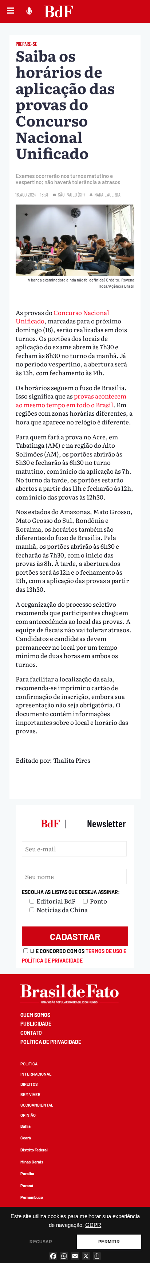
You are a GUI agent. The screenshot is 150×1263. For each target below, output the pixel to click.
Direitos (29, 1084)
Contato (31, 1033)
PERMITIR (108, 1241)
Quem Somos (35, 1015)
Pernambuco (31, 1197)
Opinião (28, 1115)
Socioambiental (36, 1105)
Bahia (25, 1126)
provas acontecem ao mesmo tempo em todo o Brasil (71, 400)
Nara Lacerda (107, 194)
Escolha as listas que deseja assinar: (71, 892)
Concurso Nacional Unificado (62, 317)
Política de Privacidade (50, 1042)
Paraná (26, 1185)
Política (29, 1063)
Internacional (35, 1074)
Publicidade (35, 1024)
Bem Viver (30, 1094)
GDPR (93, 1225)
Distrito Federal (34, 1149)
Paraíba (27, 1173)
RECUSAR (40, 1241)
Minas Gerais (31, 1161)
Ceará (25, 1137)
